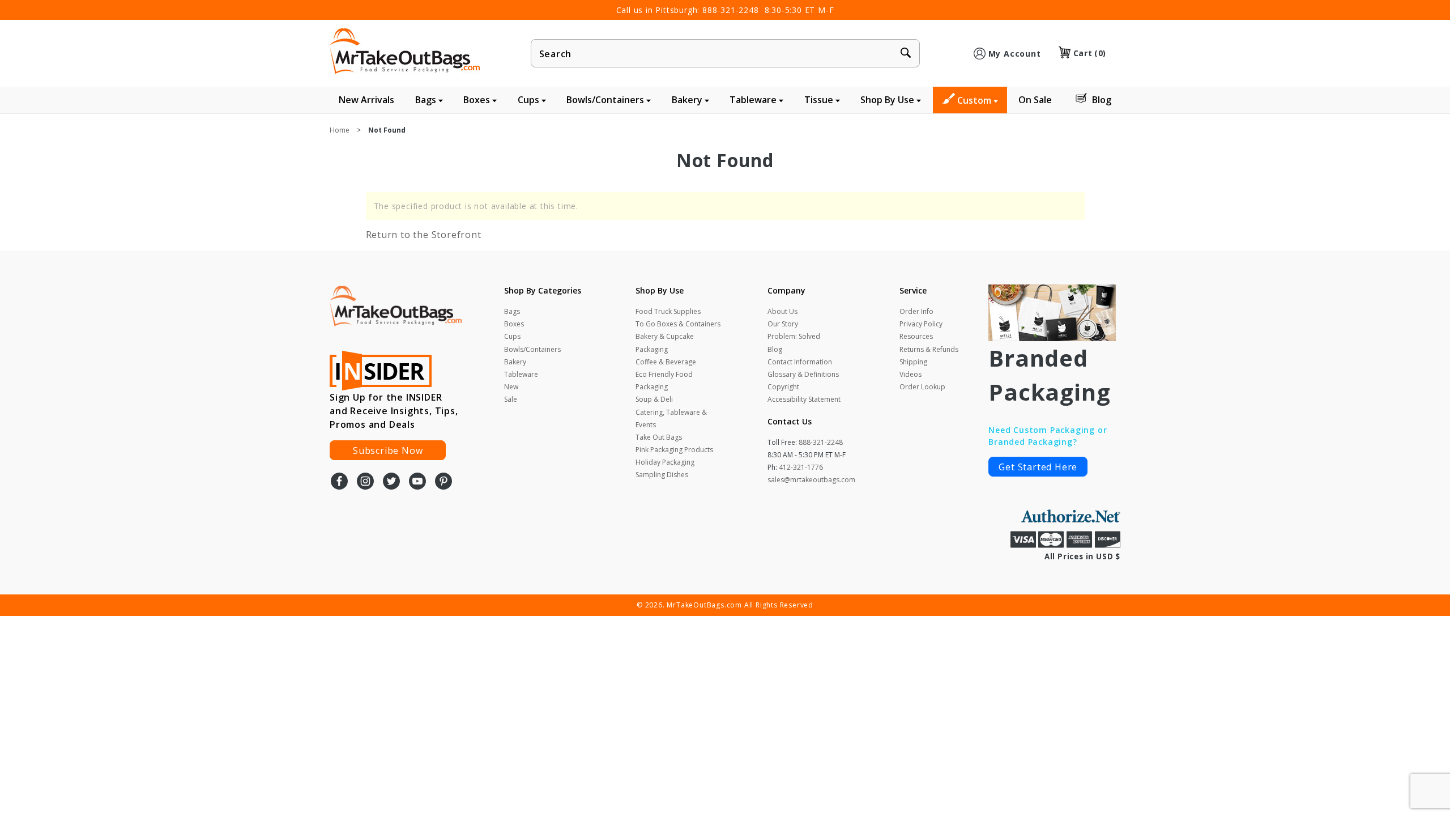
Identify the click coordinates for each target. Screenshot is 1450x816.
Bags (426, 100)
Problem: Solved (793, 336)
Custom (975, 100)
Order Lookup (922, 387)
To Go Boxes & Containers (678, 324)
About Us (782, 311)
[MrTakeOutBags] (405, 52)
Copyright (783, 387)
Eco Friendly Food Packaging (664, 380)
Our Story (782, 324)
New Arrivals (366, 100)
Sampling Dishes (662, 474)
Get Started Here (1038, 467)
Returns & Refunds (928, 349)
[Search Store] (905, 54)
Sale (510, 399)
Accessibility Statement (804, 399)
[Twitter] (391, 482)
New (511, 387)
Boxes (477, 100)
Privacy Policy (920, 324)
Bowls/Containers (606, 100)
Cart (1089, 53)
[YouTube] (417, 482)
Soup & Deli (654, 399)
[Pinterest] (443, 482)
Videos (910, 374)
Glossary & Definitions (803, 374)
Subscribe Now (388, 450)
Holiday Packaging (665, 462)
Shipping (913, 362)
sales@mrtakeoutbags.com (811, 479)
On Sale (1035, 100)
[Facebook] (339, 482)
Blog (1101, 100)
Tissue (819, 100)
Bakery (688, 100)
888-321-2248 (730, 10)
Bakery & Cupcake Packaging (665, 343)
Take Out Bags (659, 437)
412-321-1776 (801, 467)
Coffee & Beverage (666, 362)
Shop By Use (888, 100)
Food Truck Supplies (668, 311)
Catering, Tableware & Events (671, 418)
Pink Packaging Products (674, 449)
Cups (529, 100)
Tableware (754, 100)
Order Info (916, 311)
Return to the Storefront (423, 234)
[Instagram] (365, 482)
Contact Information (799, 362)
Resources (916, 336)
